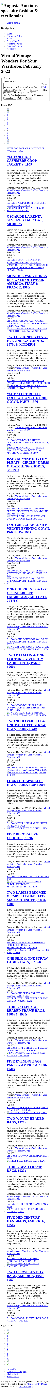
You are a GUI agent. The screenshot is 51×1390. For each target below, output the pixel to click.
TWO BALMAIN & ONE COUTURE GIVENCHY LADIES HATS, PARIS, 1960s (25, 660)
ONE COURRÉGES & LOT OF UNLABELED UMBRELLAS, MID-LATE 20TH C (27, 594)
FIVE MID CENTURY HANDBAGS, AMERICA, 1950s (26, 1221)
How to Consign (14, 46)
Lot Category (17, 90)
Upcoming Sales (14, 36)
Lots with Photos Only (28, 87)
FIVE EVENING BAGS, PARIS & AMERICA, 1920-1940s (27, 1065)
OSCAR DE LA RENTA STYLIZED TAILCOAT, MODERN (25, 220)
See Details (26, 204)
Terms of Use (13, 1376)
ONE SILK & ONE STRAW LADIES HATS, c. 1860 (27, 960)
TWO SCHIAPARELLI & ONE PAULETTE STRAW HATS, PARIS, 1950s (26, 725)
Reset (28, 98)
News (9, 38)
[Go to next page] (8, 141)
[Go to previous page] (8, 112)
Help (44, 87)
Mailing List (12, 1374)
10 (8, 138)
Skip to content (13, 23)
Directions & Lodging (16, 1371)
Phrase (44, 84)
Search (13, 81)
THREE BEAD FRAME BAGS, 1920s (24, 1168)
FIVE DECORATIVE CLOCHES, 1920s (22, 836)
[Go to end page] (8, 143)
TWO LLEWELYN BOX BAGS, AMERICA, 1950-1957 (25, 1275)
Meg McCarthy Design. (37, 1384)
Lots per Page (23, 92)
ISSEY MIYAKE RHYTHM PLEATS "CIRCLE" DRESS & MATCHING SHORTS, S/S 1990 (28, 464)
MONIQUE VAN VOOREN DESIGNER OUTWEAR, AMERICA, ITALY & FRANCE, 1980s (27, 281)
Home (9, 33)
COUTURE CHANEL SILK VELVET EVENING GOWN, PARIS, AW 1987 (28, 528)
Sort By (14, 95)
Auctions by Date (15, 44)
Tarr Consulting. (26, 1386)
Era (45, 90)
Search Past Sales (14, 41)
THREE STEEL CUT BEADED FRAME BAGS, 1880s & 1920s (26, 1010)
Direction (38, 95)
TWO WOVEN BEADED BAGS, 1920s (25, 1120)
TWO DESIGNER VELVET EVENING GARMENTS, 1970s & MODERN (27, 340)
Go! (19, 98)
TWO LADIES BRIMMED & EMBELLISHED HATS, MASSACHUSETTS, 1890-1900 (26, 898)
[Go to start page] (8, 110)
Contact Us (12, 1369)
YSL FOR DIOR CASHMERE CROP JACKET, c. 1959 (22, 160)
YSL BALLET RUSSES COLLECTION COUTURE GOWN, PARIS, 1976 (27, 397)
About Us (11, 49)
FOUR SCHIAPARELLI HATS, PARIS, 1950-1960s (26, 783)
